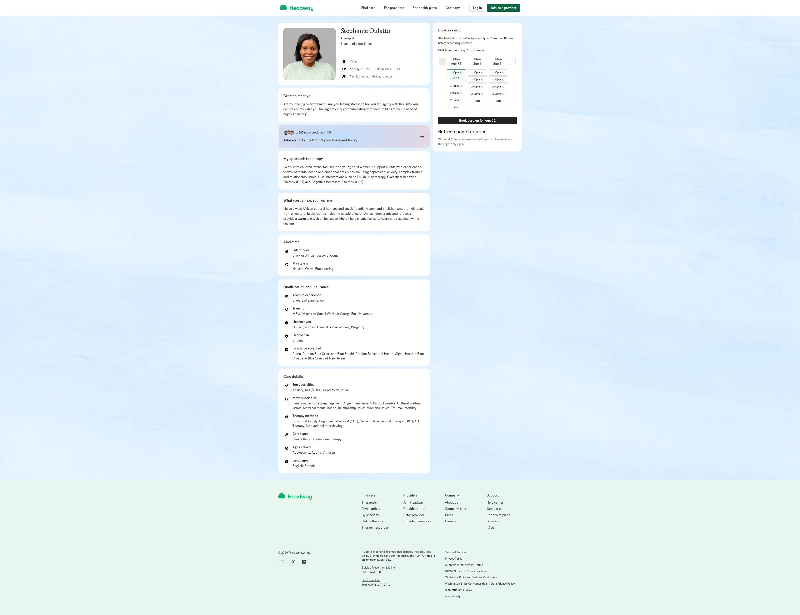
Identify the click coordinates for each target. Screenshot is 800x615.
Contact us (494, 508)
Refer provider (413, 515)
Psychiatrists (371, 508)
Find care (368, 8)
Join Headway (413, 502)
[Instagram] (282, 562)
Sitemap (493, 521)
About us (451, 502)
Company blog (455, 508)
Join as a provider (503, 8)
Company (453, 8)
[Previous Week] (442, 61)
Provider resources (417, 521)
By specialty (370, 515)
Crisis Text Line (371, 580)
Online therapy (372, 521)
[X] (293, 562)
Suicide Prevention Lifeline (378, 568)
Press (449, 515)
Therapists (369, 502)
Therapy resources (375, 527)
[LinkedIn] (304, 562)
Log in (477, 8)
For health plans (425, 8)
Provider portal (414, 508)
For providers (394, 8)
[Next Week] (512, 61)
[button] (456, 72)
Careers (450, 521)
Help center (495, 502)
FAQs (490, 527)
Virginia (298, 340)
